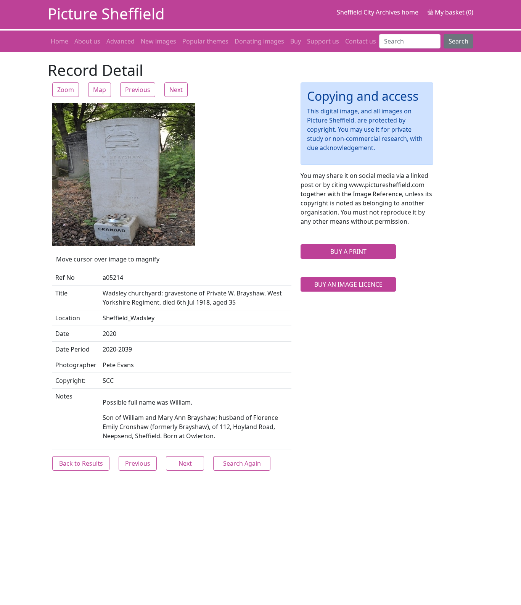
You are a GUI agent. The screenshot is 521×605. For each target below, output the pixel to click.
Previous (137, 90)
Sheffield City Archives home (377, 12)
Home (59, 41)
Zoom (65, 90)
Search (458, 41)
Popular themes (205, 41)
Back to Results (81, 463)
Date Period (72, 349)
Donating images (259, 41)
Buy (295, 41)
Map (99, 90)
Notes (63, 396)
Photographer (75, 365)
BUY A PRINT (348, 251)
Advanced (120, 41)
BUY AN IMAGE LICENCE (348, 284)
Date (62, 333)
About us (87, 41)
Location (67, 318)
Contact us (360, 41)
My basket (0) (453, 12)
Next (176, 90)
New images (158, 41)
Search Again (242, 463)
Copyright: (70, 380)
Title (61, 293)
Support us (323, 41)
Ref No (65, 277)
